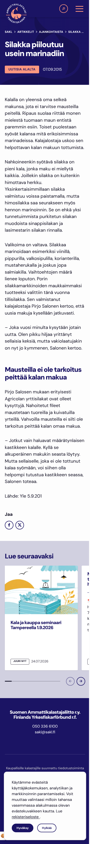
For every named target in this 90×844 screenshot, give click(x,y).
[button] (63, 8)
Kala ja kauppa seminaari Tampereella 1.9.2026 (36, 625)
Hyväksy (23, 828)
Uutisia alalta (22, 69)
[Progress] (8, 681)
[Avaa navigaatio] (79, 8)
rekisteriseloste (26, 816)
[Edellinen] (70, 681)
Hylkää (47, 828)
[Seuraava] (81, 681)
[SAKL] (16, 13)
